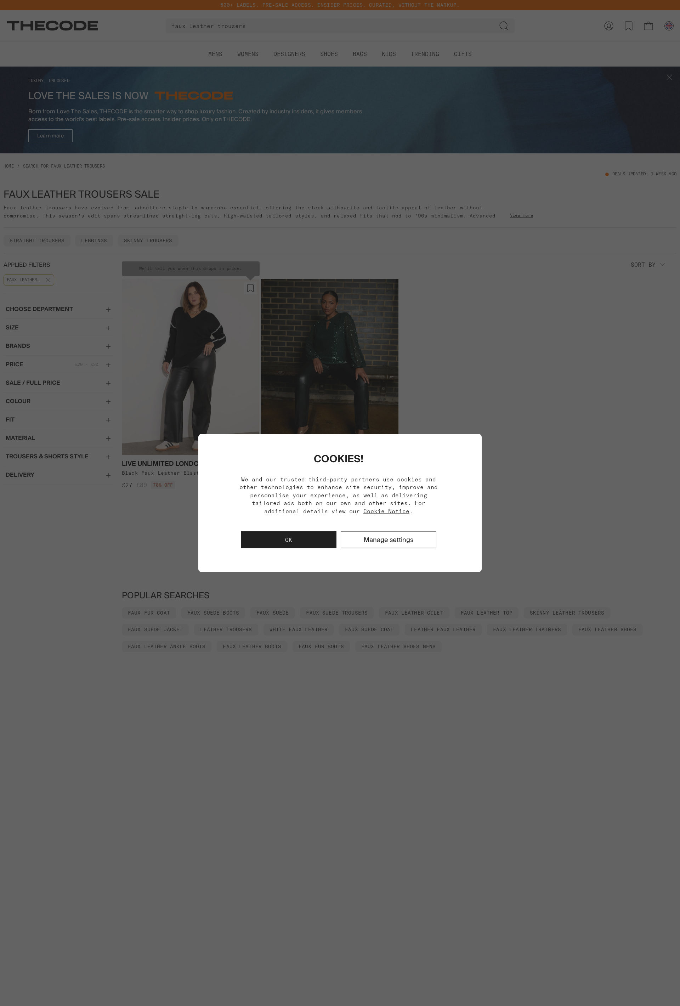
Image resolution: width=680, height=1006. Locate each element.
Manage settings (388, 539)
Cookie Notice (386, 510)
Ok (288, 539)
